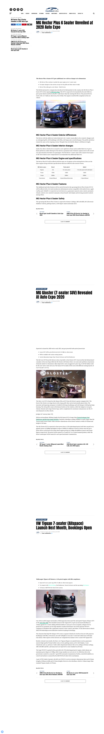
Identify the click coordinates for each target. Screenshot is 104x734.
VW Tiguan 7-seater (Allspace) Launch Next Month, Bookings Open (20, 36)
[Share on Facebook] (13, 24)
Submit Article (72, 13)
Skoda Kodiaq (52, 585)
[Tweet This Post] (18, 24)
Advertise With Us (63, 13)
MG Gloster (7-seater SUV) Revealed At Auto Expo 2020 (18, 31)
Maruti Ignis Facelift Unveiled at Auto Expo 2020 (19, 49)
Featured (48, 13)
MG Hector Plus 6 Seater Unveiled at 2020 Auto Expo (19, 20)
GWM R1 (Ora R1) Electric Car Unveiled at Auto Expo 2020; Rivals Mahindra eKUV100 (20, 43)
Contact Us (80, 13)
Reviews (27, 13)
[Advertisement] (52, 3)
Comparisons (34, 13)
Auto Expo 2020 (14, 17)
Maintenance (54, 13)
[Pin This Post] (24, 24)
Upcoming (41, 13)
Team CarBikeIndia (46, 32)
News (22, 13)
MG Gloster (86, 585)
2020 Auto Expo (55, 92)
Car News (19, 17)
